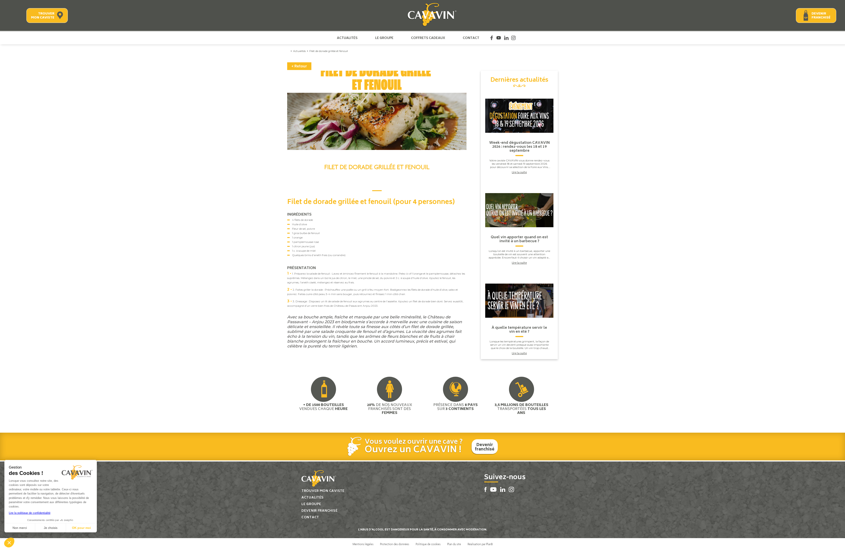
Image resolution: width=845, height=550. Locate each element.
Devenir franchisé (821, 15)
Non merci (20, 528)
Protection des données (394, 544)
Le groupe (384, 37)
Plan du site (454, 544)
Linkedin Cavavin (506, 37)
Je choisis (50, 528)
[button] (9, 542)
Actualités (347, 37)
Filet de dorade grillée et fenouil (328, 51)
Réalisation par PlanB (480, 544)
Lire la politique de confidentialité (29, 513)
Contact (471, 37)
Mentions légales (363, 544)
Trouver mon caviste (42, 15)
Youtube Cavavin (498, 37)
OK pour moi (81, 528)
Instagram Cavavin (513, 37)
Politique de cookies (428, 544)
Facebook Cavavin (491, 37)
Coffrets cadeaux (428, 37)
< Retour (299, 66)
